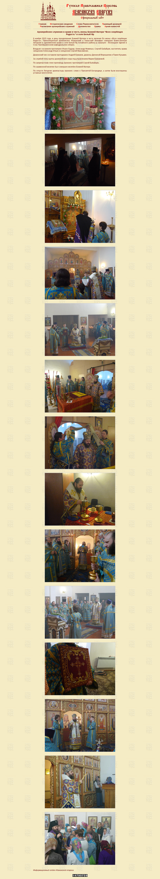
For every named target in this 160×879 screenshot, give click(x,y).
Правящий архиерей (111, 24)
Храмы (97, 26)
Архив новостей (112, 26)
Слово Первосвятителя (87, 24)
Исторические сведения (61, 24)
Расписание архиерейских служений (57, 26)
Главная (42, 24)
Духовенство (84, 26)
